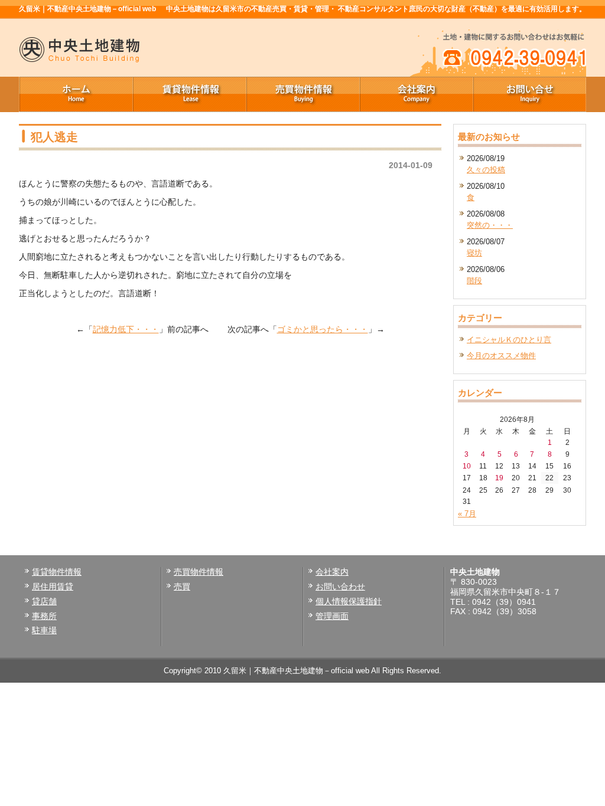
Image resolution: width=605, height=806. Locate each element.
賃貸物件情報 (189, 94)
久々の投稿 (486, 169)
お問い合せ (529, 94)
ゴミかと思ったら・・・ (322, 329)
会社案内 (416, 94)
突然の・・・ (490, 225)
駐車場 (44, 630)
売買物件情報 (302, 94)
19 (499, 477)
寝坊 (474, 252)
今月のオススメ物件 (501, 355)
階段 (474, 280)
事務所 (44, 616)
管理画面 (332, 616)
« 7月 (467, 513)
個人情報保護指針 (348, 601)
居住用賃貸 (52, 586)
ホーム (75, 94)
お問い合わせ (340, 586)
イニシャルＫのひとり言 (509, 339)
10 (467, 466)
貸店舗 (44, 601)
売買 (182, 586)
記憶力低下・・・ (126, 329)
